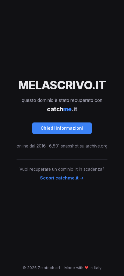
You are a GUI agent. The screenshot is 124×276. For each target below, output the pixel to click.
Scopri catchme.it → (62, 177)
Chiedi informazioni (62, 128)
